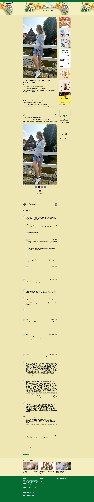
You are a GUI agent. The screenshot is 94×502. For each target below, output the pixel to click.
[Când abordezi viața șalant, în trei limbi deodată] (30, 466)
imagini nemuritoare (27, 487)
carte (37, 481)
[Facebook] (36, 187)
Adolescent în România (33, 480)
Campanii (55, 13)
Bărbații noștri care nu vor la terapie (61, 471)
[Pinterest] (42, 187)
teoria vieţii (25, 496)
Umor (52, 13)
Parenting (33, 13)
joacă (33, 487)
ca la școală (34, 481)
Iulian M (27, 354)
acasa (26, 480)
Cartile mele (45, 13)
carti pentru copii (32, 482)
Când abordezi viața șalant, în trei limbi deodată (30, 471)
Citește (68, 55)
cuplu (30, 483)
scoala (34, 495)
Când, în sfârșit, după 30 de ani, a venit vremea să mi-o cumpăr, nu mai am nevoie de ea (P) (64, 131)
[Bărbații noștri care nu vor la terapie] (63, 466)
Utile (49, 13)
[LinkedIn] (45, 187)
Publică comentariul (27, 454)
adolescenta (28, 480)
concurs (36, 482)
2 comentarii (61, 472)
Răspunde (56, 279)
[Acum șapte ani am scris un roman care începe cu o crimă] (47, 466)
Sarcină (37, 13)
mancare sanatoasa (30, 489)
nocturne (33, 490)
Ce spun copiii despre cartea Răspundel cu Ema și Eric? (64, 129)
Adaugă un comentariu (27, 447)
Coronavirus (28, 483)
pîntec (30, 495)
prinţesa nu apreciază (30, 492)
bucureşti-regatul (30, 481)
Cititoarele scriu (61, 13)
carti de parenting (27, 482)
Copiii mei (41, 13)
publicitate (26, 495)
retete (32, 495)
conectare (25, 483)
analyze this (25, 481)
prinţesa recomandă (28, 493)
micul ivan (30, 490)
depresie (35, 483)
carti (24, 482)
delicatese (32, 483)
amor (37, 480)
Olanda (24, 492)
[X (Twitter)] (39, 187)
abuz (24, 480)
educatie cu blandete (27, 484)
